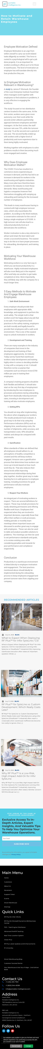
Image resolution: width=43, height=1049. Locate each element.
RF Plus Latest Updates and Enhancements (19, 944)
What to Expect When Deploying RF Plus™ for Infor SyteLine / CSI (21, 639)
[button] (34, 4)
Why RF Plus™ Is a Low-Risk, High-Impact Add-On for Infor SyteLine (19, 776)
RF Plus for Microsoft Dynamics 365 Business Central (20, 922)
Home (6, 878)
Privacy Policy (16, 854)
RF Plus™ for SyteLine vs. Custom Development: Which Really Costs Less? (21, 707)
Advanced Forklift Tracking (13, 931)
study (8, 89)
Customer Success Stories (13, 963)
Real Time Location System (14, 935)
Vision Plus (8, 939)
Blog (17, 635)
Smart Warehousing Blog (13, 959)
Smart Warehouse (10, 902)
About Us (7, 886)
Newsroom (8, 890)
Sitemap (7, 907)
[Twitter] (8, 1031)
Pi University (8, 948)
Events (6, 898)
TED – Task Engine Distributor (15, 927)
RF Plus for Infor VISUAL (12, 917)
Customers (8, 882)
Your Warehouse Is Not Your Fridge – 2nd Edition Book (21, 968)
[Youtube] (12, 1031)
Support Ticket (9, 894)
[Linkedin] (3, 1031)
